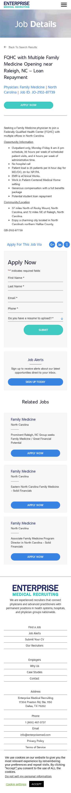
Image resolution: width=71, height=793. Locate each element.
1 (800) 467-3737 (35, 722)
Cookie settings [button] (16, 784)
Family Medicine (23, 419)
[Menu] (63, 4)
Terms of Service (35, 747)
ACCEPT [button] (36, 784)
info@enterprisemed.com (35, 735)
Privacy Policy (35, 741)
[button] (20, 47)
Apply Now (35, 453)
